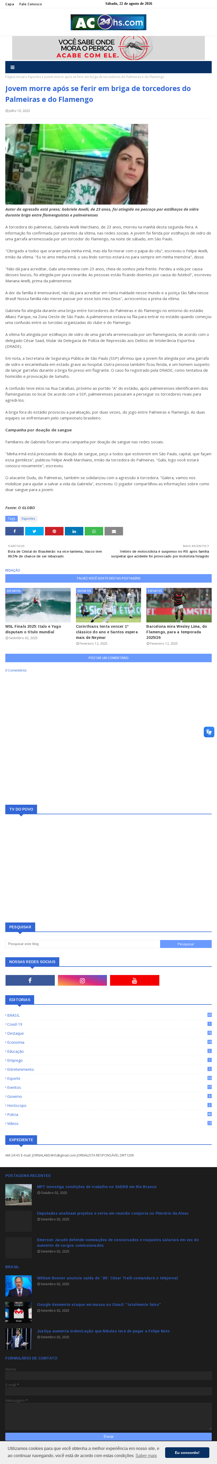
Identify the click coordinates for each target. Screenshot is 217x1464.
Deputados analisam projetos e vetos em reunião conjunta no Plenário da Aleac (113, 1213)
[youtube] (135, 980)
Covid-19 (108, 1024)
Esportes (34, 77)
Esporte (109, 1078)
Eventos (109, 1087)
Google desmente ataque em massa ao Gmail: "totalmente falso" (99, 1304)
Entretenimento (108, 1069)
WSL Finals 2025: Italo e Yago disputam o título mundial (33, 629)
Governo (108, 1096)
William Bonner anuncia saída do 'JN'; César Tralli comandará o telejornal (107, 1278)
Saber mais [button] (146, 1455)
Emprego (108, 1060)
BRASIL (109, 1015)
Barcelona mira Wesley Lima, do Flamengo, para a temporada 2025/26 (176, 632)
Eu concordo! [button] (187, 1452)
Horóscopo (108, 1105)
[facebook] (30, 980)
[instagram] (82, 980)
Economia (109, 1042)
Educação (108, 1051)
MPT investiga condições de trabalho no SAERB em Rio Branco (97, 1187)
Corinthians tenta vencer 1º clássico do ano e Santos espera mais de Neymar (107, 632)
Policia (109, 1114)
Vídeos (109, 1123)
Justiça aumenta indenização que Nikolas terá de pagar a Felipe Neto (103, 1331)
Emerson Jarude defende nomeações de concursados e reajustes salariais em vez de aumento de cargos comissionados (118, 1243)
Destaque (109, 1033)
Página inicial (15, 77)
